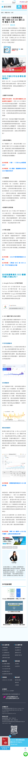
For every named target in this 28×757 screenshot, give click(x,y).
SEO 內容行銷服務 (6, 666)
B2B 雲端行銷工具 (6, 671)
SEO (4, 547)
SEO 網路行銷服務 (6, 663)
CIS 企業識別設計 (5, 652)
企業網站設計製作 (6, 655)
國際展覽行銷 (18, 647)
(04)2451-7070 (5, 711)
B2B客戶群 (17, 666)
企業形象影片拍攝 (6, 657)
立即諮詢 (17, 685)
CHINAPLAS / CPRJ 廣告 (7, 680)
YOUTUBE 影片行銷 (6, 668)
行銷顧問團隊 (5, 647)
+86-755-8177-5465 (6, 723)
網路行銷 (7, 12)
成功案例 (17, 663)
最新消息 (17, 682)
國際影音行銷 (18, 652)
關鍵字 (15, 547)
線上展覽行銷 (18, 650)
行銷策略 (9, 547)
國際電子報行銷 (18, 655)
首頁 (2, 12)
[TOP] (26, 748)
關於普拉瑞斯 (18, 680)
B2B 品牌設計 (5, 650)
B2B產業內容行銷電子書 (7, 673)
